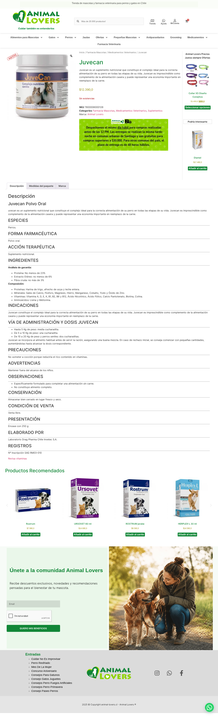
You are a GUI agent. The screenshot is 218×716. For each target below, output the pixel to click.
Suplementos (155, 110)
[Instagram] (156, 672)
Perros (69, 37)
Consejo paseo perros (44, 690)
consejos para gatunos (45, 674)
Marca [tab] (62, 185)
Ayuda (164, 24)
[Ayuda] (163, 20)
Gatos (52, 37)
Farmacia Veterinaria (109, 44)
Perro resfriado (40, 662)
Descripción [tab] (17, 185)
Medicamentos (195, 37)
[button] (7, 505)
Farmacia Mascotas (96, 52)
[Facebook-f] (181, 672)
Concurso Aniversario (44, 670)
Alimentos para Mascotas (24, 37)
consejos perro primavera (47, 686)
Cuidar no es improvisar (45, 658)
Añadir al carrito (198, 168)
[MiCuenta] (174, 20)
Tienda (152, 24)
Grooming (176, 37)
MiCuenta (175, 23)
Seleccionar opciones (197, 107)
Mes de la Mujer (41, 666)
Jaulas (86, 37)
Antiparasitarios (155, 37)
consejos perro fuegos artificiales (51, 682)
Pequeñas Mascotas (125, 37)
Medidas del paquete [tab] (41, 185)
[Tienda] (152, 20)
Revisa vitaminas (17, 458)
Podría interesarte (197, 121)
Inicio (82, 52)
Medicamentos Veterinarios (122, 52)
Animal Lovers (95, 114)
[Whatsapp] (169, 672)
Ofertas (100, 37)
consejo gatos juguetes (46, 678)
